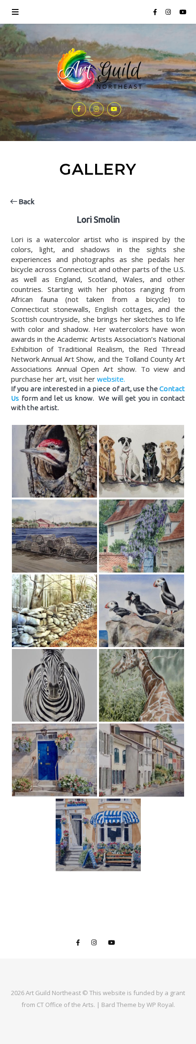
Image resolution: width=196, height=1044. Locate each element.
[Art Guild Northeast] (98, 70)
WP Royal (160, 1004)
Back (25, 201)
